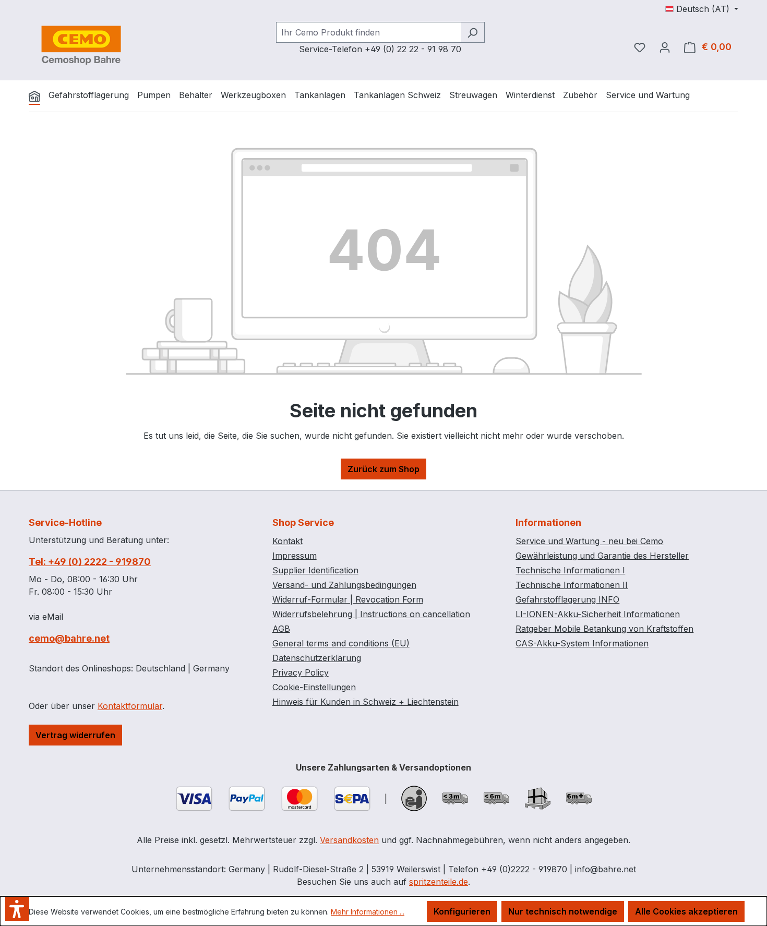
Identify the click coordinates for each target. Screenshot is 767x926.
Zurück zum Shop (383, 469)
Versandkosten (349, 840)
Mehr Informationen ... (367, 911)
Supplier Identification (315, 570)
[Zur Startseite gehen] (81, 45)
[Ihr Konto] (664, 47)
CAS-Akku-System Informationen (582, 643)
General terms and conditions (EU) (341, 643)
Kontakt (287, 541)
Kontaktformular (130, 706)
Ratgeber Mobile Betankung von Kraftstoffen (604, 628)
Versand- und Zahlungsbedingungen (344, 585)
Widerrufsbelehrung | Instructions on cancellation (371, 614)
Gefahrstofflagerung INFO (567, 599)
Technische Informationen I (570, 570)
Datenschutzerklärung (316, 658)
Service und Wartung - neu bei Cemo (589, 541)
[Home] (34, 96)
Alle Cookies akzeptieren (686, 911)
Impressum (294, 555)
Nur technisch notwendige (562, 911)
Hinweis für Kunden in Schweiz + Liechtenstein (365, 701)
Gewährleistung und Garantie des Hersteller (602, 555)
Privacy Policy (300, 672)
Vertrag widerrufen (75, 735)
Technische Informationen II (572, 585)
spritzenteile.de (438, 881)
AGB (281, 628)
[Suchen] (472, 32)
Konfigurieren (462, 911)
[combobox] (368, 32)
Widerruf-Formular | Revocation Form (347, 599)
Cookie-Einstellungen (314, 687)
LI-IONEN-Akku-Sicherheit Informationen (598, 614)
